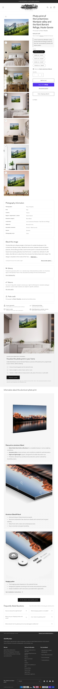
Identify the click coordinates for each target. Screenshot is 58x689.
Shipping (41, 35)
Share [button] (35, 99)
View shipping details (43, 94)
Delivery (26, 656)
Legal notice (27, 672)
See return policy (10, 289)
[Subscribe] (39, 681)
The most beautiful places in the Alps (12, 654)
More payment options (43, 88)
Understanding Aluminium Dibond (30, 654)
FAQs (26, 660)
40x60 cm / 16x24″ (39, 55)
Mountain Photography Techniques (11, 652)
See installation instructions (13, 592)
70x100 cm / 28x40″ (39, 65)
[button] (3, 7)
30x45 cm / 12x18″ (38, 51)
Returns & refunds (28, 658)
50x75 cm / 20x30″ (39, 58)
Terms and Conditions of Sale (30, 665)
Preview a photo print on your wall (30, 650)
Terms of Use (27, 670)
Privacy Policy (28, 668)
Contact (26, 662)
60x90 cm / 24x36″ (39, 62)
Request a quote (13, 377)
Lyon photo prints (8, 656)
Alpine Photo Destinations (9, 650)
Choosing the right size (30, 674)
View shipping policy (10, 275)
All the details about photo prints (29, 600)
